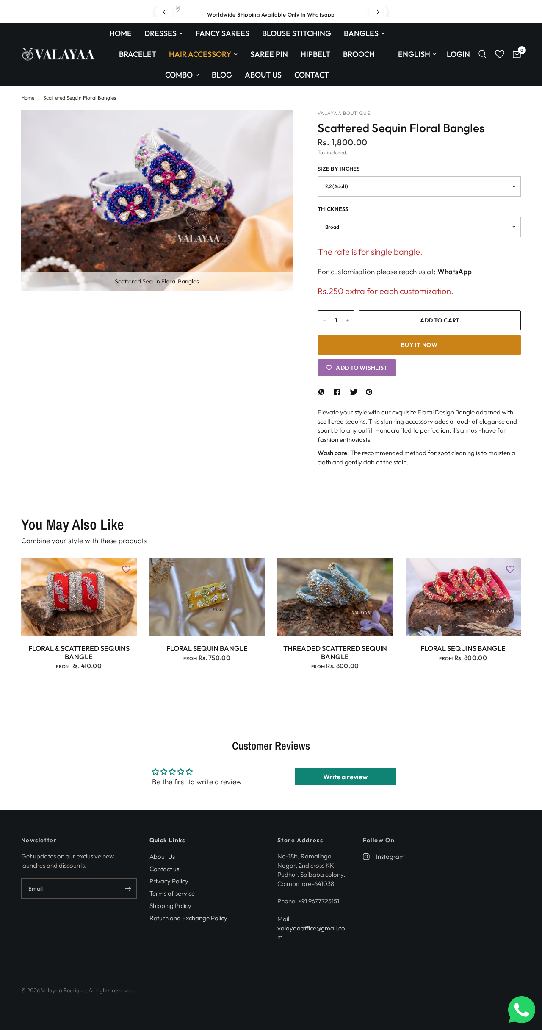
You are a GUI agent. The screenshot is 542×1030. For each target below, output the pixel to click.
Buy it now (419, 345)
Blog (222, 75)
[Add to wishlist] (126, 569)
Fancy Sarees (222, 33)
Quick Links (167, 840)
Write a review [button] (345, 776)
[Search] (482, 54)
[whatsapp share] (323, 392)
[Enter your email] (128, 888)
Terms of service (172, 893)
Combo (179, 75)
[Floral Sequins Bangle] (463, 597)
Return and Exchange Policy (188, 918)
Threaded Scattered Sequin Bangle (335, 652)
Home (120, 33)
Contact (311, 75)
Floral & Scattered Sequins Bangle (79, 652)
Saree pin (269, 54)
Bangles (361, 33)
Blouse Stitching (296, 33)
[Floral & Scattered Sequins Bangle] (79, 597)
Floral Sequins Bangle (463, 648)
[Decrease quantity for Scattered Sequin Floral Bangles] (324, 320)
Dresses (160, 33)
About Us (263, 75)
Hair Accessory (200, 54)
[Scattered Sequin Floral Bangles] (275, 128)
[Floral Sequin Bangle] (207, 597)
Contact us (164, 869)
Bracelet (137, 54)
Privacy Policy (168, 881)
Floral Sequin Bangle (207, 648)
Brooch (359, 54)
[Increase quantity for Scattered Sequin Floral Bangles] (347, 320)
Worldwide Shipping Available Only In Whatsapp (271, 14)
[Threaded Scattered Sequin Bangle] (335, 597)
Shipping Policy (170, 906)
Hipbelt (315, 54)
